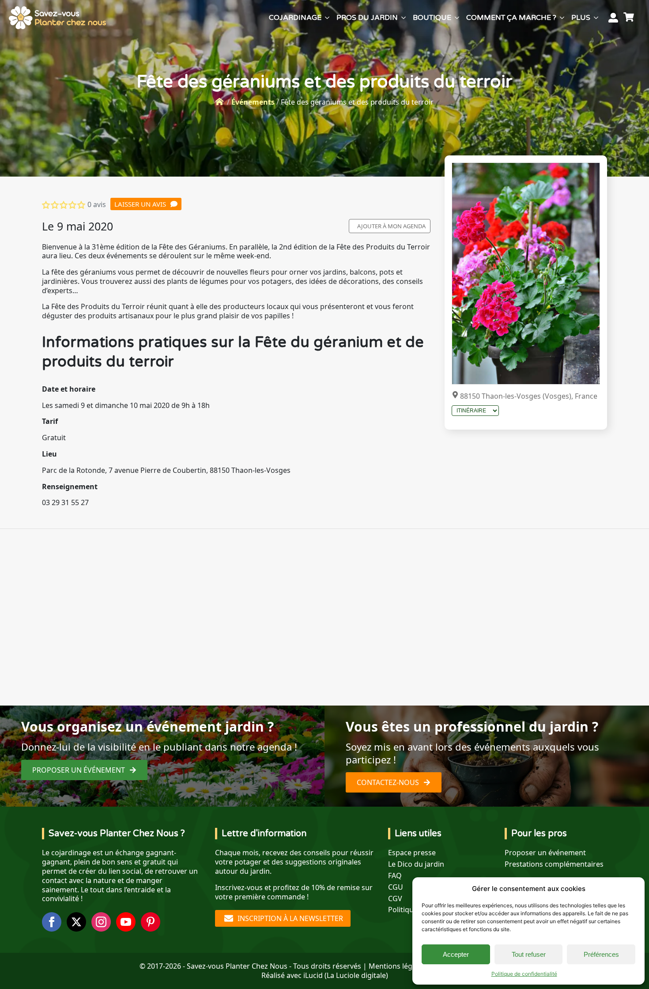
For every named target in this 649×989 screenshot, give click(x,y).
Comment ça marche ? (511, 17)
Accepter (456, 954)
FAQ (395, 875)
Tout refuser (529, 954)
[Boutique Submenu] (457, 18)
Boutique (432, 17)
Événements (253, 102)
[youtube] (126, 922)
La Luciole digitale (356, 975)
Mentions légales (397, 966)
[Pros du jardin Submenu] (403, 18)
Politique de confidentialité (524, 973)
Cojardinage (295, 17)
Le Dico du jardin (416, 864)
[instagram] (101, 922)
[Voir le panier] (630, 18)
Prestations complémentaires (554, 864)
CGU (395, 887)
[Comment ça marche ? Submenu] (562, 18)
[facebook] (51, 922)
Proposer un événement (545, 852)
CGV (395, 898)
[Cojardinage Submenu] (327, 18)
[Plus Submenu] (596, 18)
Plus (580, 17)
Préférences (601, 954)
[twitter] (76, 922)
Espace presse (412, 852)
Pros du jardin (367, 17)
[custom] (150, 922)
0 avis (96, 204)
